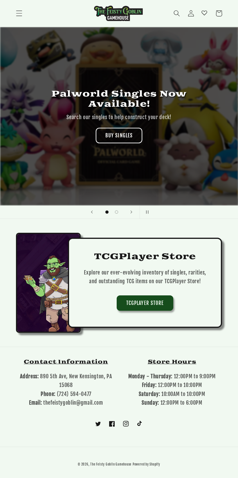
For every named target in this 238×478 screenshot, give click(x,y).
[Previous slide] (92, 212)
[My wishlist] (204, 12)
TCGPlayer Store (145, 303)
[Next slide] (131, 212)
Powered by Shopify (146, 464)
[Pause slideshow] (146, 212)
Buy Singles (119, 135)
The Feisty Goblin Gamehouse (110, 464)
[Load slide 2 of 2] (116, 212)
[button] (19, 13)
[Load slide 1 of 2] (107, 212)
